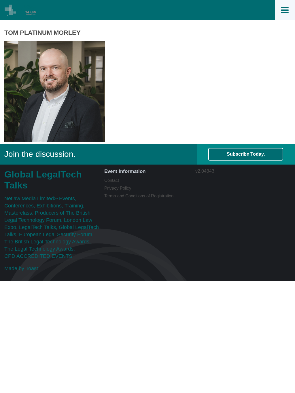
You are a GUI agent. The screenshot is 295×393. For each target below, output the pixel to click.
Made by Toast (21, 268)
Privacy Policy (117, 188)
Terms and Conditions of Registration (138, 196)
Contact (111, 180)
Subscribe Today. (246, 154)
